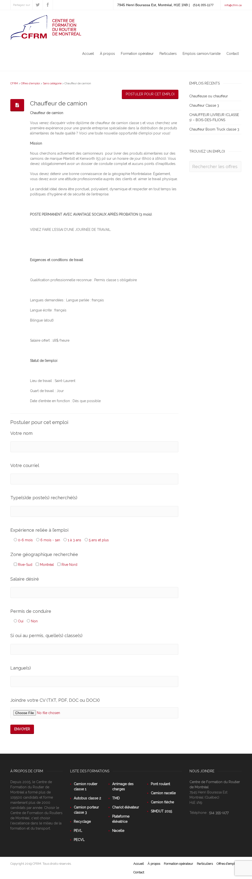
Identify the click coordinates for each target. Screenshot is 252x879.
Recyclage (82, 821)
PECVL (79, 840)
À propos (107, 54)
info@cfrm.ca (233, 5)
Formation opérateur (137, 54)
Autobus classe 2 (87, 798)
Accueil (88, 54)
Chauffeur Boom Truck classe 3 (214, 129)
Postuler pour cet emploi (150, 94)
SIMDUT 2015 (161, 811)
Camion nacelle (163, 793)
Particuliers (168, 54)
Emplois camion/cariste (201, 54)
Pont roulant (160, 784)
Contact (232, 54)
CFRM (14, 83)
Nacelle (118, 831)
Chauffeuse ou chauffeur (208, 96)
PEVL (78, 831)
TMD (116, 798)
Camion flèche (162, 802)
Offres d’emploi (30, 83)
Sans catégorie (52, 83)
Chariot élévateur (125, 807)
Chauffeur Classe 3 (204, 105)
